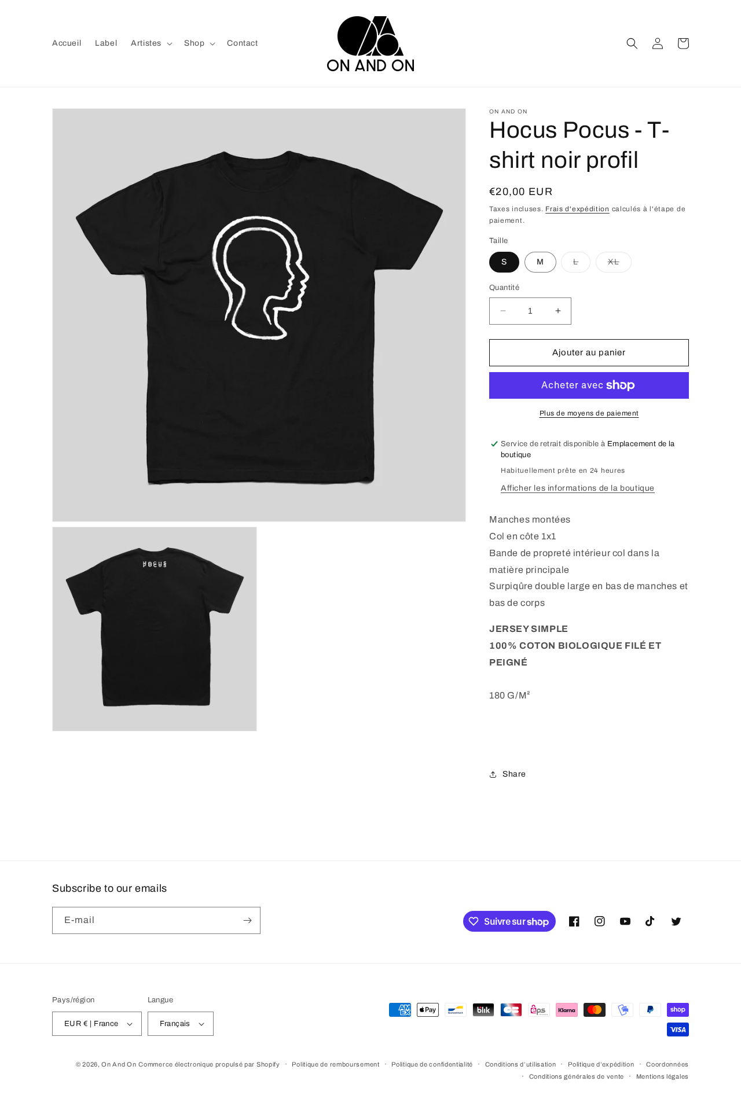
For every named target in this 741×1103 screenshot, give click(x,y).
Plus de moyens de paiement (589, 413)
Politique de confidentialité (432, 1064)
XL (620, 265)
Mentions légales (662, 1076)
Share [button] (514, 774)
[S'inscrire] (247, 920)
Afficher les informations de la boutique (578, 488)
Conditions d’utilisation (520, 1064)
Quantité (504, 288)
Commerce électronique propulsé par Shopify (209, 1064)
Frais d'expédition (577, 209)
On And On (118, 1064)
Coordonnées (667, 1064)
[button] (150, 43)
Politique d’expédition (601, 1064)
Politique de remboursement (335, 1064)
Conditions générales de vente (576, 1076)
